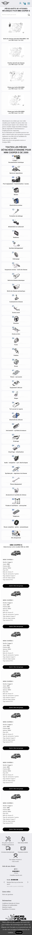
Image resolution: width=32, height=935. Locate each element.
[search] (29, 15)
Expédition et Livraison (8, 909)
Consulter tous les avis (16, 875)
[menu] (28, 3)
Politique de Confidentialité (9, 905)
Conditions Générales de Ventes (11, 903)
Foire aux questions (7, 894)
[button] (16, 553)
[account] (20, 3)
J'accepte (19, 932)
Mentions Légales (7, 907)
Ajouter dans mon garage (16, 586)
